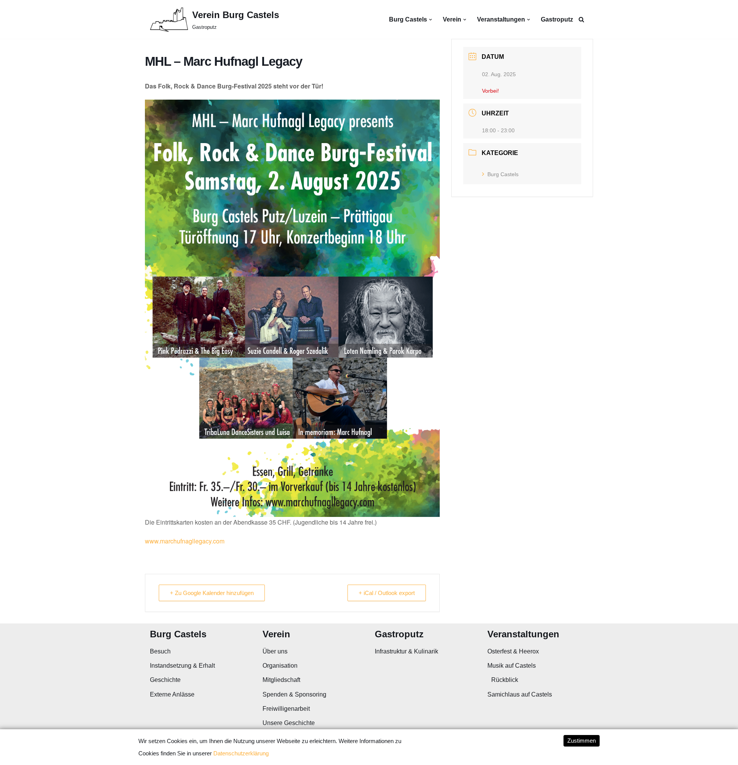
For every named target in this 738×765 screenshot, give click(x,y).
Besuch (160, 651)
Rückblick (504, 680)
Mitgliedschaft (281, 680)
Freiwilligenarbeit (286, 708)
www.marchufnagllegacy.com (184, 541)
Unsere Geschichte (289, 723)
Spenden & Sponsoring (294, 694)
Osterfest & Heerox (513, 651)
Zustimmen (581, 740)
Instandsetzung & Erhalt (182, 665)
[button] (430, 19)
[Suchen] (581, 19)
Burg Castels (503, 174)
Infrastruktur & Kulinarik (406, 651)
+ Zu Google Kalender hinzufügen (212, 593)
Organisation (280, 665)
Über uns (275, 651)
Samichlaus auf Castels (519, 694)
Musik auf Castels (511, 665)
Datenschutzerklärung (241, 753)
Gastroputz (557, 19)
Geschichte (165, 680)
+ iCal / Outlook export (387, 593)
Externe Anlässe (172, 694)
